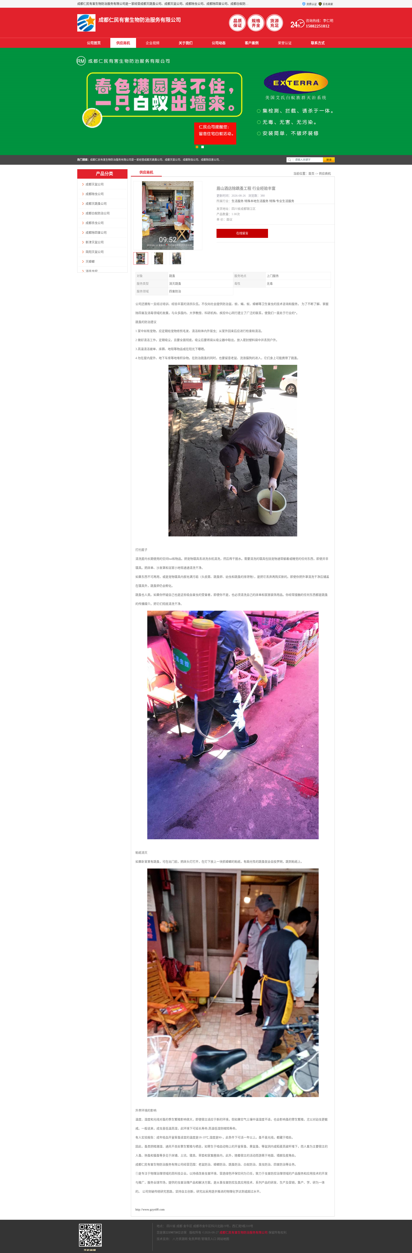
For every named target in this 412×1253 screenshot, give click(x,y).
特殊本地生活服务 (256, 201)
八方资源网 (180, 1239)
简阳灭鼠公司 (95, 252)
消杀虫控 (92, 271)
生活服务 (238, 201)
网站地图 (223, 1239)
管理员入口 (208, 1239)
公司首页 (94, 43)
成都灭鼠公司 (95, 184)
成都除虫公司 (95, 194)
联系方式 (318, 43)
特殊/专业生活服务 (281, 201)
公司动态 (219, 43)
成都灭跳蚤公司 (96, 203)
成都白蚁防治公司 (98, 213)
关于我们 (185, 43)
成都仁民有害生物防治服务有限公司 (244, 1232)
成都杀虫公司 (95, 223)
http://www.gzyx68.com (150, 1209)
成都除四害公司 (96, 232)
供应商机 (123, 43)
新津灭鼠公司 (95, 242)
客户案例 (252, 43)
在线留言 (242, 233)
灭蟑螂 (90, 261)
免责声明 (194, 1239)
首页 (311, 173)
